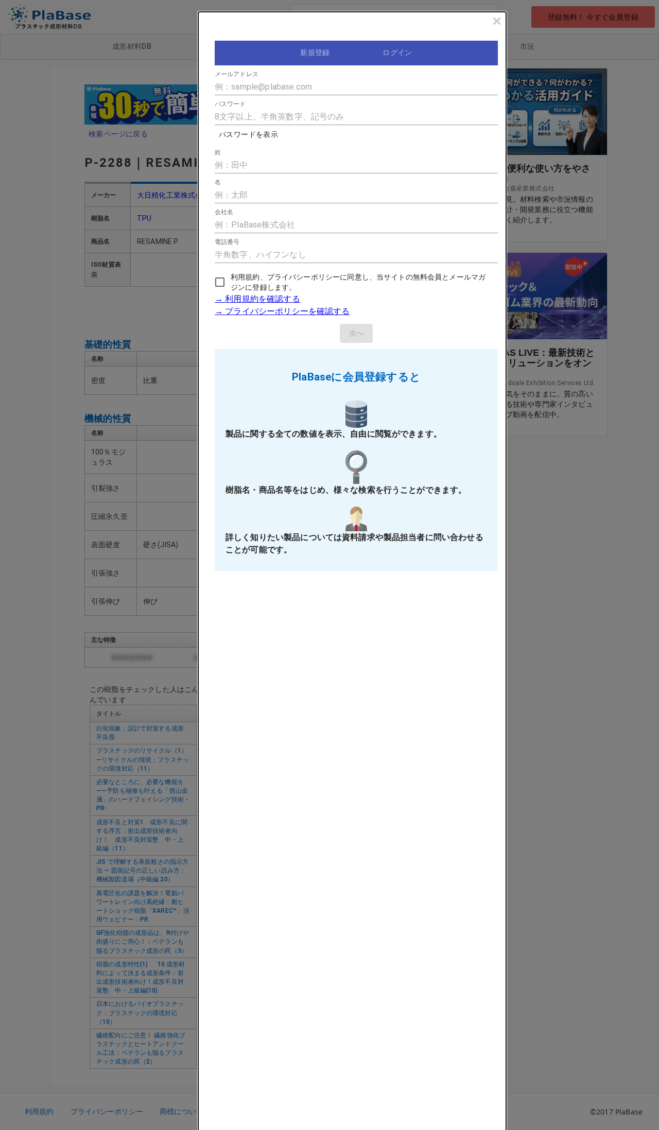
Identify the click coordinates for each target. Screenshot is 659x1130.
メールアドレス (236, 74)
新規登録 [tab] (315, 52)
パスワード (230, 104)
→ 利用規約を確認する (257, 299)
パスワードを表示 (248, 134)
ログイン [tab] (397, 52)
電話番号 (227, 242)
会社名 (224, 212)
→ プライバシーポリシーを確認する (282, 311)
